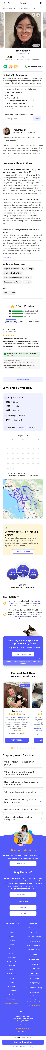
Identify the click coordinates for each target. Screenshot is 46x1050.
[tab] (12, 748)
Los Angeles (12, 957)
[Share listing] (33, 15)
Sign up (23, 913)
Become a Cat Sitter (23, 864)
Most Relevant (11, 321)
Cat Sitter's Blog (34, 968)
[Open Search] (41, 3)
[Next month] (39, 435)
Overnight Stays (34, 983)
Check (37, 119)
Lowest (37, 321)
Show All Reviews (23, 379)
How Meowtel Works (34, 937)
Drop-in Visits (34, 978)
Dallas (12, 945)
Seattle (11, 995)
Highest (29, 321)
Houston (12, 953)
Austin (12, 932)
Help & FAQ (34, 964)
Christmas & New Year (34, 1002)
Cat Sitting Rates (34, 941)
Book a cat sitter (23, 894)
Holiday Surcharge (24, 427)
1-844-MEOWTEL (23, 1028)
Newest (21, 321)
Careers (34, 954)
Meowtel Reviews (34, 950)
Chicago (12, 940)
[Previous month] (7, 435)
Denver (11, 949)
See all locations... (11, 1003)
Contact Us (23, 1011)
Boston (11, 936)
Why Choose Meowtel (34, 945)
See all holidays (34, 1005)
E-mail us (23, 1024)
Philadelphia (11, 974)
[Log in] (9, 3)
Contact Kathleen (23, 551)
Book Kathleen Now (23, 654)
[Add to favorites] (38, 15)
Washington (11, 999)
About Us (34, 932)
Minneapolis (11, 961)
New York (12, 965)
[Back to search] (5, 3)
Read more (7, 349)
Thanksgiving (34, 999)
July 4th (34, 996)
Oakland (12, 970)
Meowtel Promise (34, 928)
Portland (12, 982)
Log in (23, 907)
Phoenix (11, 978)
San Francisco (12, 991)
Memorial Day (34, 993)
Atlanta (11, 928)
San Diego (11, 986)
